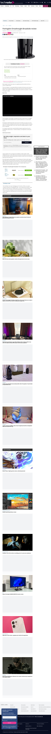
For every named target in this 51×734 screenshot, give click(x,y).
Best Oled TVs (33, 708)
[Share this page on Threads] (11, 34)
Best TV (32, 706)
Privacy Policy (13, 726)
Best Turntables (41, 704)
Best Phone (33, 704)
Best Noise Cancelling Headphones (45, 706)
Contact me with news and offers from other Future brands (10, 720)
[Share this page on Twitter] (4, 34)
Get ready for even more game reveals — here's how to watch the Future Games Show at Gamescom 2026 (41, 158)
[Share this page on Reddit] (6, 34)
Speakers (10, 25)
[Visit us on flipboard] (36, 2)
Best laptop (18, 20)
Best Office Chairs (42, 710)
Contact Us (27, 723)
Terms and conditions (40, 723)
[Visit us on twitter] (33, 2)
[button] (49, 2)
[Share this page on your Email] (12, 34)
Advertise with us (28, 726)
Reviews (9, 32)
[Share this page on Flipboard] (9, 34)
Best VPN (42, 20)
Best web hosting (26, 20)
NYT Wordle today (35, 20)
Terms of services (15, 145)
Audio (3, 25)
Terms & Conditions (8, 727)
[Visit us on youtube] (34, 2)
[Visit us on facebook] (31, 2)
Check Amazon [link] (7, 70)
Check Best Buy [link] (7, 71)
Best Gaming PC (23, 708)
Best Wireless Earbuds (42, 708)
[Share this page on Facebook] (3, 34)
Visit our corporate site (39, 716)
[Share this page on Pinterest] (8, 34)
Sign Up (9, 722)
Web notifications (40, 726)
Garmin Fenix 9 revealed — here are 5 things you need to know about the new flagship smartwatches (42, 172)
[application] (18, 105)
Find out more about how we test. (17, 82)
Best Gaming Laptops (24, 706)
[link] (7, 170)
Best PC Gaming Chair (24, 710)
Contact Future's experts (18, 723)
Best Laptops (23, 704)
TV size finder (11, 20)
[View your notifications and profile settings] (45, 2)
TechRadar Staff (15, 32)
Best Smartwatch (34, 710)
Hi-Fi (6, 25)
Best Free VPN (12, 706)
